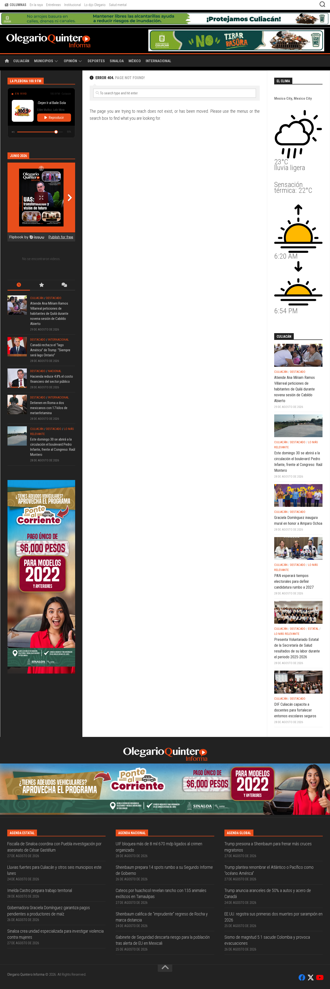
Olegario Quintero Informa (25, 911)
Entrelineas (53, 5)
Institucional (72, 5)
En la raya (36, 5)
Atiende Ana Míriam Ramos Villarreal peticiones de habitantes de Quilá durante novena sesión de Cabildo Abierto (49, 301)
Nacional (54, 359)
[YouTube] (319, 914)
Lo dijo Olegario (95, 5)
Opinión (70, 49)
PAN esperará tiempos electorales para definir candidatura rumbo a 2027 (294, 569)
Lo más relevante (286, 621)
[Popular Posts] (41, 273)
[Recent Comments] (64, 273)
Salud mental (118, 5)
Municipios (43, 49)
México (135, 49)
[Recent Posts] (18, 273)
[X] (310, 914)
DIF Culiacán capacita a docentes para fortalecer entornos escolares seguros (295, 698)
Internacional (158, 49)
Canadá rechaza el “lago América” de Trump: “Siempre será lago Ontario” (50, 338)
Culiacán (21, 49)
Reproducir (56, 105)
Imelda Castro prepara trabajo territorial (39, 827)
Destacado (53, 286)
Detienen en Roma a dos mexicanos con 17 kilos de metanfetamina (48, 396)
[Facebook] (302, 914)
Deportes (96, 49)
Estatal (313, 616)
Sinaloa (117, 49)
